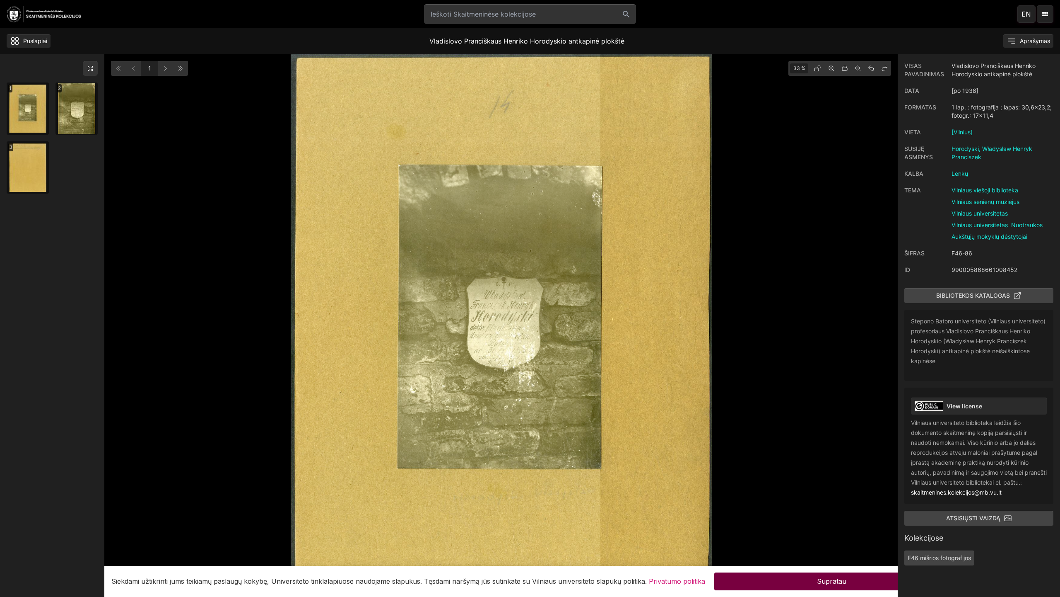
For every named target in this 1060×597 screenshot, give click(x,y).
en (1026, 14)
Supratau (831, 581)
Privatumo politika (677, 581)
